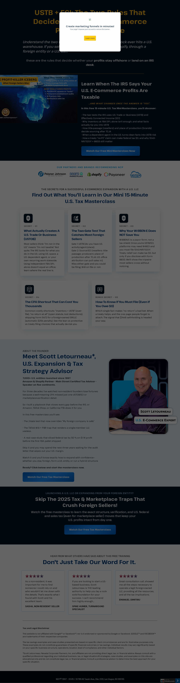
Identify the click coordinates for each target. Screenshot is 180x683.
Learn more (90, 38)
